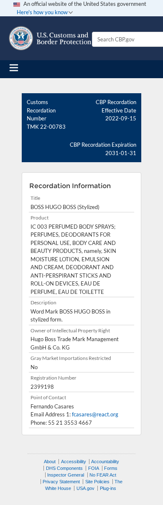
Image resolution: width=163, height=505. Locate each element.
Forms (110, 468)
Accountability (105, 461)
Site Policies (97, 481)
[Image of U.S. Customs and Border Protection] (50, 38)
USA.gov (85, 488)
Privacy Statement (61, 481)
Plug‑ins (108, 488)
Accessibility (73, 461)
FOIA (93, 468)
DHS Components (64, 468)
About (50, 461)
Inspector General (65, 474)
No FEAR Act (102, 474)
